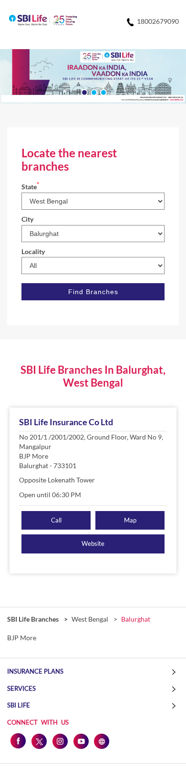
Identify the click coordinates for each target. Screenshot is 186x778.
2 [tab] (93, 91)
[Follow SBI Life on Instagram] (60, 741)
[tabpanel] (93, 76)
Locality (33, 251)
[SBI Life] (43, 21)
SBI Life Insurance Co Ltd (66, 422)
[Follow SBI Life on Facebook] (18, 741)
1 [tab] (83, 91)
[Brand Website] (101, 741)
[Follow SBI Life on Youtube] (80, 741)
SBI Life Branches (33, 619)
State (30, 187)
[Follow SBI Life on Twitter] (39, 741)
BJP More (21, 638)
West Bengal (90, 619)
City (27, 219)
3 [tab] (102, 91)
